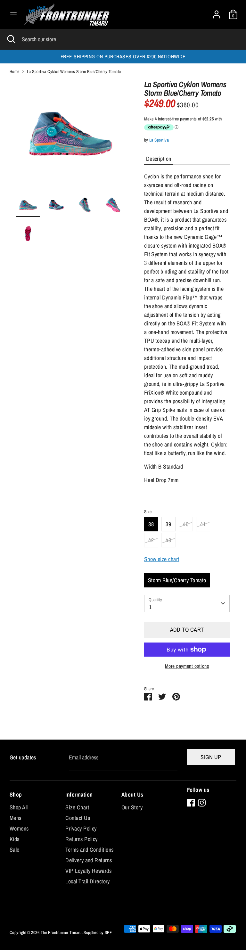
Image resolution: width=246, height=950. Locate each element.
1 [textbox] (150, 607)
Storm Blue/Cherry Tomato (177, 580)
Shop (16, 794)
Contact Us (77, 818)
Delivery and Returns (88, 860)
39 (168, 524)
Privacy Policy (80, 828)
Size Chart (77, 807)
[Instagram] (202, 803)
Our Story (132, 807)
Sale (15, 850)
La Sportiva (159, 140)
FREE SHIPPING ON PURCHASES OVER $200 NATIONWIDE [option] (123, 56)
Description (158, 159)
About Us (132, 794)
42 (151, 540)
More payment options (187, 666)
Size (148, 511)
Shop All (19, 807)
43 (168, 540)
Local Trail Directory (87, 881)
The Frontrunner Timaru (61, 932)
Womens (19, 828)
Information (79, 794)
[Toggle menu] (13, 14)
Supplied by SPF (98, 932)
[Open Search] (11, 39)
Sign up (211, 757)
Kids (15, 839)
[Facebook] (191, 803)
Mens (15, 818)
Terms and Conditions (89, 850)
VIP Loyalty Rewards (88, 871)
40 (185, 524)
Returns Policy (81, 839)
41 (203, 524)
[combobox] (187, 603)
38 (151, 524)
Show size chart (161, 559)
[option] (70, 136)
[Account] (216, 12)
